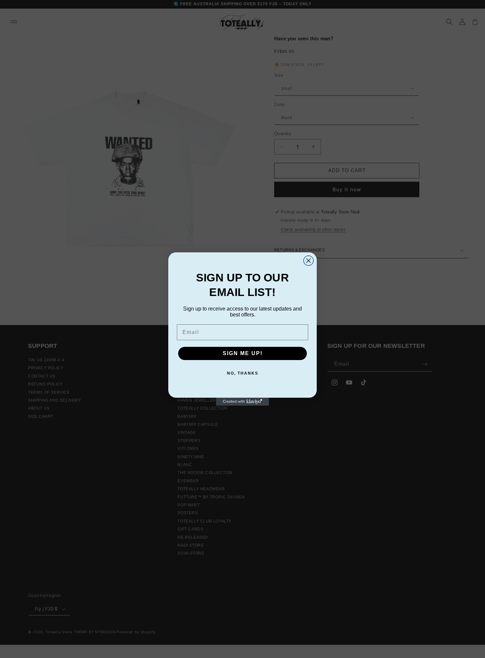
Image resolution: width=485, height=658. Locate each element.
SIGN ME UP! (243, 353)
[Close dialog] (308, 261)
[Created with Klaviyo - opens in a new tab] (242, 402)
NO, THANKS (242, 373)
